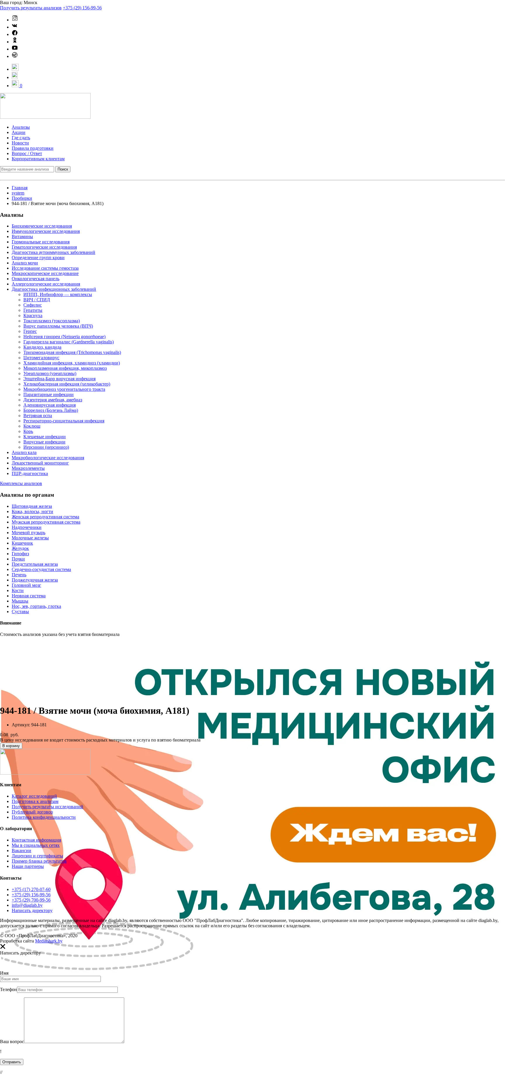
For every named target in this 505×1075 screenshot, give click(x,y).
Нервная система (29, 595)
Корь (28, 431)
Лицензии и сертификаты (37, 855)
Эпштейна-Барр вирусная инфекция (59, 378)
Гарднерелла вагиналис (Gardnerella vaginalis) (68, 341)
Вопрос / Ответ (27, 153)
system (18, 192)
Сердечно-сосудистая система (41, 569)
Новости (20, 142)
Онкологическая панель (35, 278)
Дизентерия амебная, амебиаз (52, 399)
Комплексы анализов (21, 483)
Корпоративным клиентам (38, 158)
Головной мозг (26, 585)
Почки (18, 558)
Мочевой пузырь (28, 532)
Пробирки (22, 198)
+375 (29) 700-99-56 (31, 899)
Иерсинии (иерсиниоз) (46, 447)
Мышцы (20, 600)
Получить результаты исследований (47, 806)
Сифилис (32, 304)
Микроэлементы (28, 468)
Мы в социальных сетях (36, 845)
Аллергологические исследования (46, 283)
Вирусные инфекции (44, 441)
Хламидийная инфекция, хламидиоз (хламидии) (71, 362)
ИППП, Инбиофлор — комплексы (57, 294)
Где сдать (21, 137)
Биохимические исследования (42, 225)
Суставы (20, 611)
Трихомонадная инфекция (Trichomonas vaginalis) (72, 352)
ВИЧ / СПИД (36, 299)
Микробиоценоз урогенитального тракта (64, 389)
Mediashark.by (49, 940)
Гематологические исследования (44, 247)
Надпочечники (26, 527)
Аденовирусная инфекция (49, 405)
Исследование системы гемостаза (45, 268)
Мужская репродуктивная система (46, 522)
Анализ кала (24, 452)
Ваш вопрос (12, 1041)
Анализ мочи (25, 262)
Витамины (22, 236)
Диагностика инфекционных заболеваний (54, 289)
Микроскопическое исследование (45, 273)
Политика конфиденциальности (44, 817)
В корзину (11, 746)
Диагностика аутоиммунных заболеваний (53, 252)
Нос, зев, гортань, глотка (36, 606)
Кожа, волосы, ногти (32, 511)
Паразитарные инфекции (48, 394)
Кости (18, 590)
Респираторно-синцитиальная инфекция (63, 420)
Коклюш (31, 426)
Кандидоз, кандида (42, 347)
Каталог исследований (34, 796)
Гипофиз (20, 553)
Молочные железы (30, 537)
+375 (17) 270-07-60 (31, 889)
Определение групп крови (38, 257)
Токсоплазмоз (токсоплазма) (51, 320)
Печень (19, 574)
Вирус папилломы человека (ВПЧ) (58, 326)
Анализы (21, 127)
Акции (18, 132)
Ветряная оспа (37, 415)
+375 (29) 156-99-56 (82, 7)
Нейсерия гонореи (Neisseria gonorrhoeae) (64, 336)
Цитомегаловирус (41, 357)
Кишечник (22, 543)
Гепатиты (32, 310)
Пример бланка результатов (39, 861)
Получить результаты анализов (31, 7)
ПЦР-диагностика (30, 473)
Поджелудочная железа (35, 579)
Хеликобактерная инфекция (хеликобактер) (66, 383)
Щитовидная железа (32, 506)
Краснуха (32, 315)
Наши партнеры (28, 866)
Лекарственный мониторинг (40, 462)
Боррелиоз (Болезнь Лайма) (50, 410)
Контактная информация (36, 839)
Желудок (20, 548)
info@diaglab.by (27, 905)
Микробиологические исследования (48, 457)
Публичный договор (32, 811)
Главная (19, 187)
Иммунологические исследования (46, 231)
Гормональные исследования (41, 241)
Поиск (63, 169)
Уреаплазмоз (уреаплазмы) (49, 373)
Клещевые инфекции (44, 436)
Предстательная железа (35, 564)
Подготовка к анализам (35, 801)
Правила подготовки (32, 148)
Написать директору (32, 910)
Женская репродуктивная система (45, 516)
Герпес (30, 331)
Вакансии (21, 850)
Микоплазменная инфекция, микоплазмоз (65, 368)
